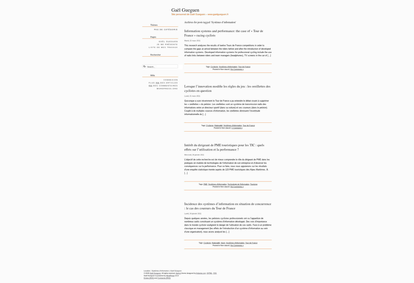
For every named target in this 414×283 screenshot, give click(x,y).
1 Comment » (237, 128)
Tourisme (253, 184)
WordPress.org (167, 89)
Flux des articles (163, 83)
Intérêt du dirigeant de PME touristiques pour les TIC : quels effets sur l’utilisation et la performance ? (224, 147)
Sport (223, 243)
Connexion (171, 80)
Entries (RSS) (149, 278)
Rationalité (218, 125)
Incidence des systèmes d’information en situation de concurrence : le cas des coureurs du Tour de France (227, 206)
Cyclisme (214, 67)
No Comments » (237, 69)
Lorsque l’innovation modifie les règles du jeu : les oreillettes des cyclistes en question (227, 88)
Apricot (178, 273)
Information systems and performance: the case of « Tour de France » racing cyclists (223, 33)
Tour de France (244, 67)
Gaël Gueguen (185, 9)
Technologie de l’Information (238, 184)
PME (205, 184)
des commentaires (163, 86)
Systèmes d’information (228, 67)
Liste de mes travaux (163, 47)
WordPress (170, 276)
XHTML (209, 273)
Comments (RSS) (164, 278)
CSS (215, 273)
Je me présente (167, 44)
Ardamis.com (201, 273)
